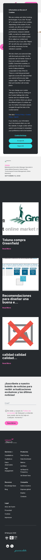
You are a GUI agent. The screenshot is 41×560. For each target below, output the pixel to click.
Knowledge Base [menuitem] (10, 486)
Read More (6, 249)
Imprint (16, 117)
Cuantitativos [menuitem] (9, 455)
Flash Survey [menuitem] (24, 455)
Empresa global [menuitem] (25, 489)
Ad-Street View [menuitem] (25, 475)
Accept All (20, 141)
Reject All (21, 146)
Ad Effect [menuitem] (23, 466)
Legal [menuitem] (7, 503)
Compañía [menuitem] (24, 482)
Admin (7, 165)
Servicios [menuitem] (8, 452)
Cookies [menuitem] (7, 514)
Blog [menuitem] (6, 489)
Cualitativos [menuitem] (8, 459)
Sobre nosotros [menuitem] (25, 486)
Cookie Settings (20, 135)
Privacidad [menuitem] (8, 510)
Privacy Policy (19, 114)
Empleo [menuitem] (22, 493)
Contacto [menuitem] (23, 496)
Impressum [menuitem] (8, 517)
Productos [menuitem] (24, 452)
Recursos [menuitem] (8, 482)
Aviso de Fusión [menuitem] (10, 507)
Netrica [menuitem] (22, 462)
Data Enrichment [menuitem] (25, 459)
